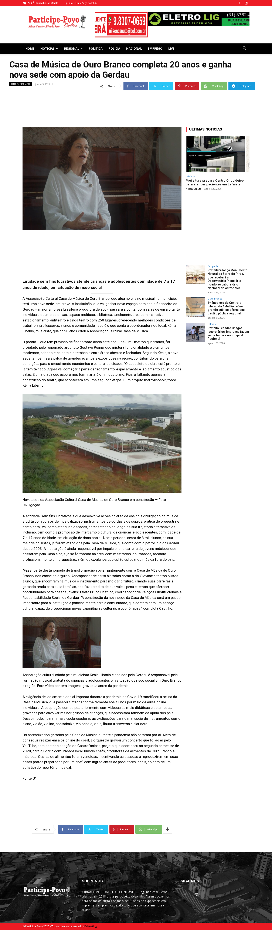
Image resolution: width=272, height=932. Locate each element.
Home (30, 42)
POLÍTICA (96, 42)
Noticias (47, 42)
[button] (244, 42)
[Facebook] (239, 3)
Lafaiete (190, 170)
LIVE (171, 42)
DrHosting (90, 920)
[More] (167, 823)
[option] (172, 19)
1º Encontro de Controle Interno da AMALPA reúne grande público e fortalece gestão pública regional (226, 302)
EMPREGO (155, 42)
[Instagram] (246, 3)
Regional (71, 42)
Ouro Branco (20, 77)
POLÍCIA (114, 42)
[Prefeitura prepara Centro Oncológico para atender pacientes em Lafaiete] (217, 147)
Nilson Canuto (193, 182)
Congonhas (214, 259)
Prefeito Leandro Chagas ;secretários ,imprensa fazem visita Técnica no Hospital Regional (228, 327)
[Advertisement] (136, 95)
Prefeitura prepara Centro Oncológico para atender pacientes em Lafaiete (215, 176)
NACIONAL (134, 42)
